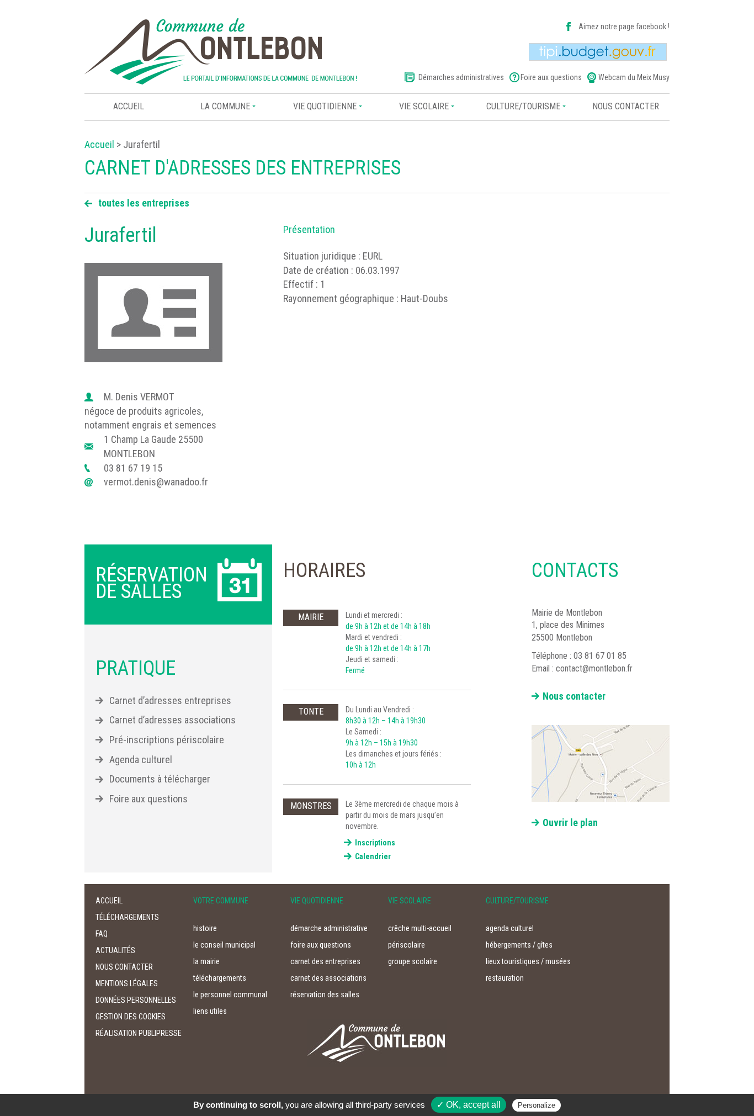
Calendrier (373, 856)
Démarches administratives (461, 77)
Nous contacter (574, 696)
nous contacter (625, 106)
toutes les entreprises (143, 203)
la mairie (206, 961)
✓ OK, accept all (469, 1104)
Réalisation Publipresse (138, 1033)
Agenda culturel (140, 759)
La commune (225, 106)
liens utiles (210, 1011)
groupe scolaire (412, 961)
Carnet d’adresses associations (172, 720)
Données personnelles (135, 1000)
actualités (115, 950)
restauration (505, 978)
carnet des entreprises (325, 961)
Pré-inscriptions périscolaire (166, 739)
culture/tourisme (523, 106)
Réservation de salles (151, 583)
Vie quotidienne (325, 106)
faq (101, 933)
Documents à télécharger (159, 779)
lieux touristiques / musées (528, 961)
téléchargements (127, 917)
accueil (109, 900)
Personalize (536, 1105)
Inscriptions (375, 842)
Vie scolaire (424, 106)
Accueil (128, 106)
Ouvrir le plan (570, 822)
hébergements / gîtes (519, 944)
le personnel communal (230, 994)
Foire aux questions (551, 77)
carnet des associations (328, 978)
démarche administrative (329, 928)
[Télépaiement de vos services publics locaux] (598, 51)
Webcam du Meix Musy (634, 77)
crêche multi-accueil (420, 928)
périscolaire (406, 944)
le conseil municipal (224, 944)
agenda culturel (510, 928)
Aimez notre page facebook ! (624, 26)
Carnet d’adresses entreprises (170, 700)
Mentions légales (126, 983)
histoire (205, 928)
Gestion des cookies (130, 1016)
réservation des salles (324, 994)
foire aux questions (320, 944)
